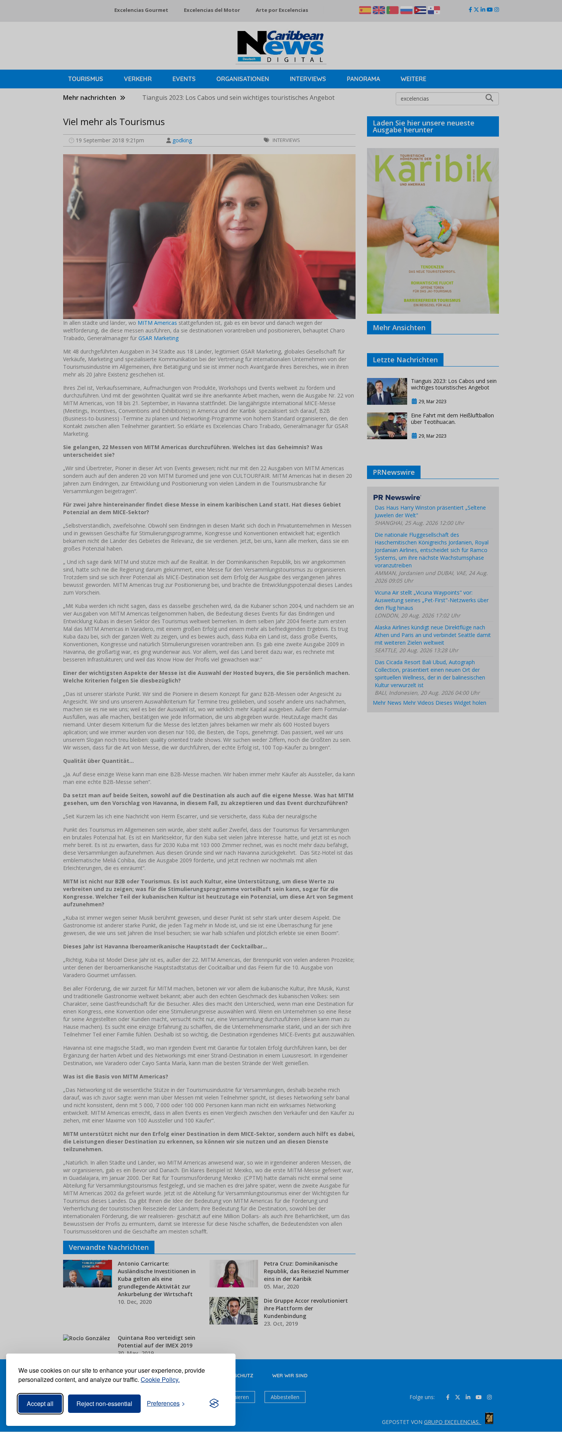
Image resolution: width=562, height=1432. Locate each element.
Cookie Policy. (160, 1379)
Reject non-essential (104, 1403)
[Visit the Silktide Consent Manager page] (214, 1404)
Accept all (40, 1403)
